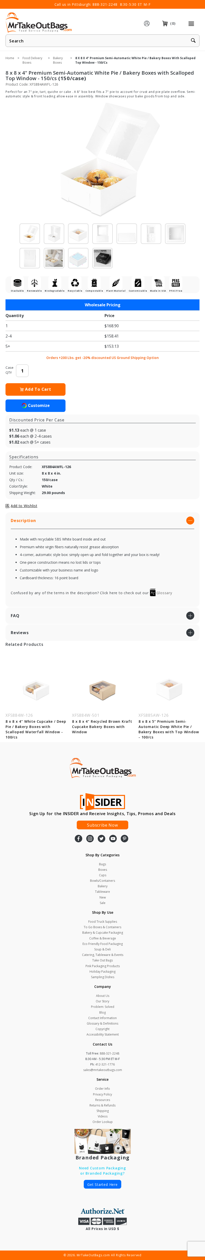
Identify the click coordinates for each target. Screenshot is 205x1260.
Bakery (103, 886)
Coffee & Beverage (102, 938)
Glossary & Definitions (102, 1023)
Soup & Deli (102, 949)
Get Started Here (102, 1184)
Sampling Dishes (102, 977)
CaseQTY (10, 370)
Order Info (102, 1088)
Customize (39, 405)
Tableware (102, 892)
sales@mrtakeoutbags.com (102, 1070)
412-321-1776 (105, 1064)
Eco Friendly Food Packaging (102, 944)
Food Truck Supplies (102, 921)
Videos (103, 1116)
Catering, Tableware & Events (102, 955)
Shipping (102, 1111)
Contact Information (102, 1018)
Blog (102, 1012)
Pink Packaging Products (103, 966)
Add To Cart (38, 389)
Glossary (164, 592)
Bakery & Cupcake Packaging (102, 932)
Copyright (103, 1029)
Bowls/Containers (102, 881)
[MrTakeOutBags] (39, 23)
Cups (102, 875)
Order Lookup (102, 1122)
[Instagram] (90, 839)
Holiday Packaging (103, 971)
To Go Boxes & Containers (102, 927)
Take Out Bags (102, 960)
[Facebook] (78, 839)
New (103, 897)
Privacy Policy (102, 1094)
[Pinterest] (124, 839)
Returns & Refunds (103, 1105)
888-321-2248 (105, 4)
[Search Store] (193, 41)
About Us (102, 996)
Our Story (102, 1001)
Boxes (102, 870)
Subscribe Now (102, 825)
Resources (102, 1100)
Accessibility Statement (102, 1034)
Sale (103, 903)
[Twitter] (101, 839)
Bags (102, 864)
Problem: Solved (102, 1007)
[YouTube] (113, 839)
